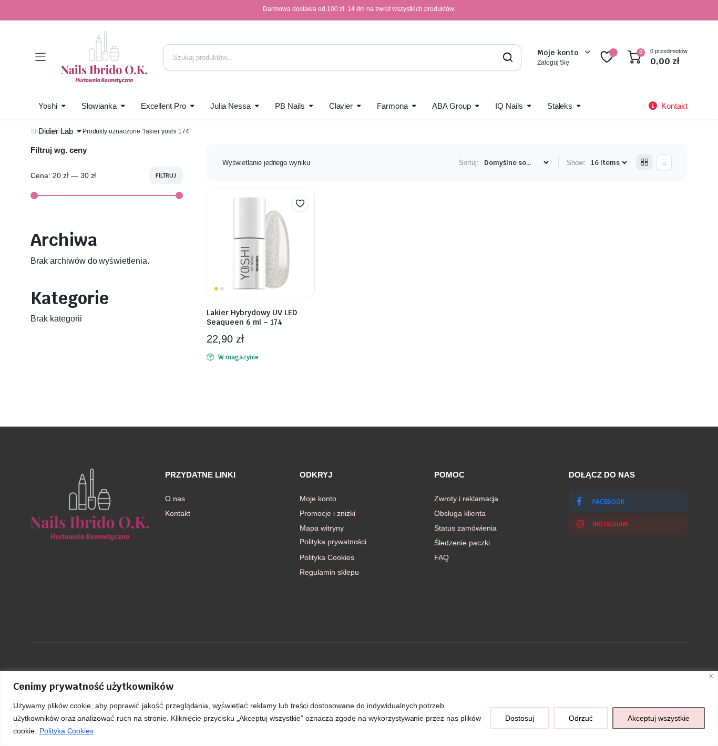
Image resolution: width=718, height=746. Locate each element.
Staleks (560, 105)
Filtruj (166, 175)
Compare (305, 223)
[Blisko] (711, 676)
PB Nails (290, 105)
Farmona (392, 105)
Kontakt (177, 513)
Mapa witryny (322, 528)
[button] (300, 203)
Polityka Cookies (66, 731)
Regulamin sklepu (329, 572)
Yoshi (47, 105)
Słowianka (99, 105)
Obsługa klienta (460, 513)
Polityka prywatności (333, 541)
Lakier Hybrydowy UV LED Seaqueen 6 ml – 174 (252, 317)
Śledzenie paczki (462, 542)
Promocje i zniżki (327, 513)
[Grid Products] (644, 162)
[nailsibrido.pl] (104, 57)
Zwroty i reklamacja (466, 498)
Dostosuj (519, 718)
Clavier (341, 105)
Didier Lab (55, 131)
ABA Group (451, 105)
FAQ (441, 557)
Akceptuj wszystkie (659, 718)
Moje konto (318, 498)
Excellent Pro (164, 105)
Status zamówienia (465, 528)
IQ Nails (509, 105)
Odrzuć (581, 718)
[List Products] (664, 162)
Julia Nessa (230, 105)
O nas (175, 498)
